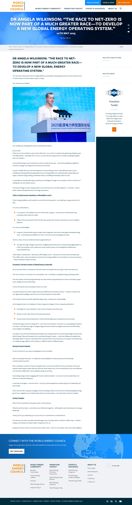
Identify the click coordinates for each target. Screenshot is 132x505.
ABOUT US (92, 465)
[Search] (121, 8)
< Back (121, 47)
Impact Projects (35, 488)
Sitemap (46, 501)
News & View (108, 3)
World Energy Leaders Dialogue (74, 476)
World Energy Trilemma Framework (53, 472)
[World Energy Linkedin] (112, 502)
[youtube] (129, 31)
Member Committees (34, 471)
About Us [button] (112, 8)
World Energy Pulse (55, 488)
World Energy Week (75, 481)
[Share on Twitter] (129, 28)
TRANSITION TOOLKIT (54, 466)
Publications (93, 3)
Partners (33, 481)
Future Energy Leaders (35, 476)
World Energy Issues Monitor (56, 478)
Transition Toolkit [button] (73, 8)
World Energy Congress (73, 471)
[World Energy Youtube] (120, 502)
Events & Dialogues (73, 466)
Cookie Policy (27, 501)
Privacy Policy (15, 501)
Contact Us (91, 482)
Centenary (91, 478)
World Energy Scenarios (53, 483)
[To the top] (113, 466)
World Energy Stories (37, 484)
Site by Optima (55, 501)
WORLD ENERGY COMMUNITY (37, 466)
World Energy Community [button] (48, 8)
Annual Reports (93, 472)
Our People (91, 468)
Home (10, 47)
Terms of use (37, 501)
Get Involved (124, 3)
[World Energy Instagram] (107, 502)
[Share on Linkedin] (129, 25)
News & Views (18, 47)
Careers (90, 475)
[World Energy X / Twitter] (116, 502)
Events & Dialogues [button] (95, 8)
